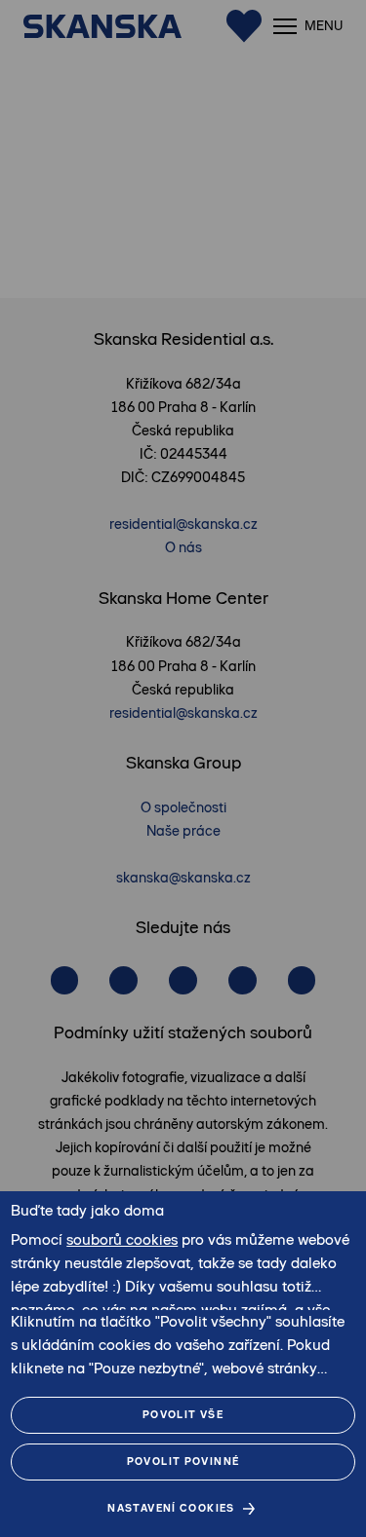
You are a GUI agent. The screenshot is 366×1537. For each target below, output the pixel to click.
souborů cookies (122, 1239)
